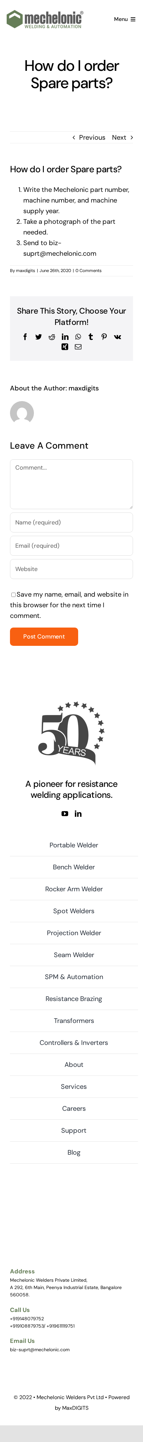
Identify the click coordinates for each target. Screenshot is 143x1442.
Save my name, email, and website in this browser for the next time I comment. (69, 605)
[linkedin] (78, 813)
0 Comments (88, 270)
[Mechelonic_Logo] (45, 13)
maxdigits (25, 270)
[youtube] (65, 813)
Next (119, 137)
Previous (92, 137)
